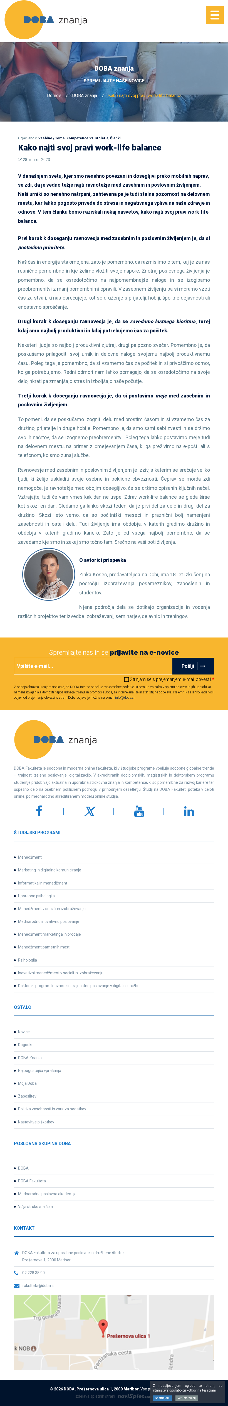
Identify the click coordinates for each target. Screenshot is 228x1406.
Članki (115, 138)
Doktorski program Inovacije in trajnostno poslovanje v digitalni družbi (78, 986)
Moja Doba (27, 1083)
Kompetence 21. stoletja (87, 138)
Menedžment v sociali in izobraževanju (52, 908)
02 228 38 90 (33, 1273)
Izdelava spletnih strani (95, 1396)
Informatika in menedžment (42, 883)
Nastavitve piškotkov (36, 1122)
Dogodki (25, 1044)
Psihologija (27, 960)
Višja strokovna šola (35, 1206)
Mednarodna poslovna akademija (47, 1194)
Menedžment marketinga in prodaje (49, 934)
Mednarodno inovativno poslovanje (48, 921)
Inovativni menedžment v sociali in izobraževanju (60, 973)
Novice (24, 1032)
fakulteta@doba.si (38, 1285)
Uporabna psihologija (36, 896)
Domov (54, 95)
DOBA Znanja (30, 1058)
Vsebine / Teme (51, 138)
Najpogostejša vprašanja (39, 1070)
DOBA (23, 1168)
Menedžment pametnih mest (44, 947)
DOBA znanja (84, 95)
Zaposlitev (27, 1096)
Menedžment (30, 857)
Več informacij (187, 1398)
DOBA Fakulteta (32, 1181)
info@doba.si (125, 698)
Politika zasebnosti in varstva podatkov (52, 1109)
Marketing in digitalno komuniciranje (49, 870)
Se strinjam (162, 1398)
